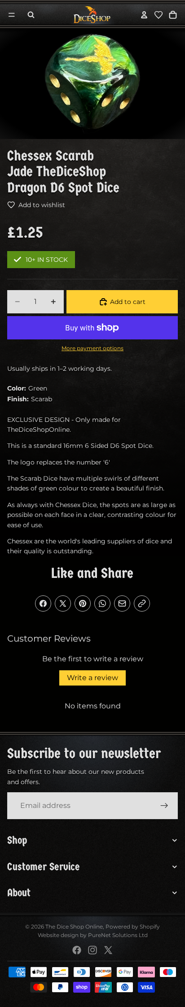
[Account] (144, 15)
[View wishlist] (158, 14)
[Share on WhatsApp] (102, 603)
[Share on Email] (122, 603)
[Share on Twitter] (63, 603)
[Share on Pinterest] (83, 603)
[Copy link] (142, 603)
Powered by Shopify (133, 926)
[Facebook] (76, 950)
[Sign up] (164, 805)
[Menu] (11, 14)
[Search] (31, 15)
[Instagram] (92, 950)
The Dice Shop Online (74, 926)
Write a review (92, 677)
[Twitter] (108, 950)
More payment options (92, 348)
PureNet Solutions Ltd (118, 935)
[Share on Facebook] (43, 603)
